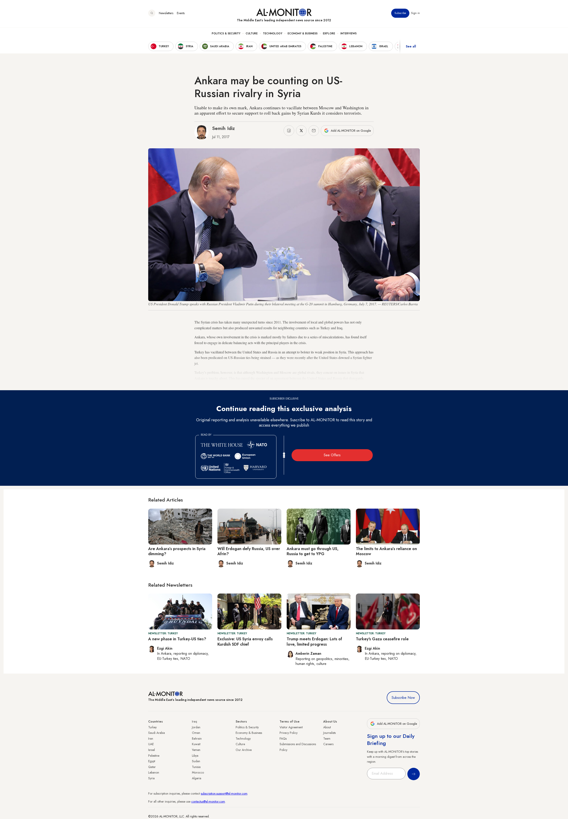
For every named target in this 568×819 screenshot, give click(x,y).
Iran (150, 738)
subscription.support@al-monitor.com (224, 793)
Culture (252, 33)
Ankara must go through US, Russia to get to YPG (313, 551)
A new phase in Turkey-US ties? (177, 639)
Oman (196, 733)
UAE (151, 744)
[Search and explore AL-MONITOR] (151, 13)
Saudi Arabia (156, 733)
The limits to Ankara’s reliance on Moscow (386, 551)
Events (181, 13)
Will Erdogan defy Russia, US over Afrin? (248, 551)
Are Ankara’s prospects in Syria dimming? (176, 551)
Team (326, 738)
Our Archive (244, 750)
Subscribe (400, 13)
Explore (329, 33)
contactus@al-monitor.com (208, 801)
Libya (195, 755)
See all (411, 46)
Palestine (153, 755)
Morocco (198, 772)
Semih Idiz (223, 128)
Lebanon (153, 772)
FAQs (283, 738)
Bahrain (197, 738)
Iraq (194, 721)
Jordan (196, 727)
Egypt (151, 761)
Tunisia (196, 767)
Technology (272, 33)
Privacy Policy (289, 733)
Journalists (329, 733)
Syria (151, 778)
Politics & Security (226, 33)
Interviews (348, 33)
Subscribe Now (403, 697)
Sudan (196, 761)
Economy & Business (303, 33)
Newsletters (166, 13)
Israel (151, 750)
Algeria (196, 778)
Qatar (152, 767)
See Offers (332, 455)
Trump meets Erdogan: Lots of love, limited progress (314, 641)
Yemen (196, 750)
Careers (328, 744)
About (327, 727)
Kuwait (196, 744)
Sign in (415, 13)
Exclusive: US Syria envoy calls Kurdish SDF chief (245, 641)
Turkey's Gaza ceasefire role (382, 639)
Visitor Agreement (291, 727)
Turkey (152, 727)
